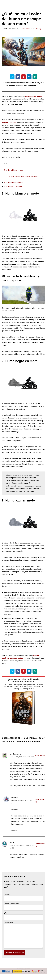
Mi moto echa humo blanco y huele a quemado (23, 176)
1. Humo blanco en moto (15, 170)
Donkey (38, 29)
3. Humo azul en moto (14, 186)
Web (5, 913)
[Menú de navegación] (23, 2)
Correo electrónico (11, 904)
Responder (40, 755)
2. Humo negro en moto (14, 182)
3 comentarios (25, 29)
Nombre (7, 894)
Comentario (9, 922)
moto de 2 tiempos (9, 122)
